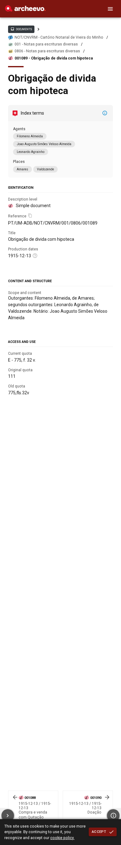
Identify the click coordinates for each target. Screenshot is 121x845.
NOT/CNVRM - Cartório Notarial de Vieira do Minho (59, 37)
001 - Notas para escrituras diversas (46, 44)
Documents (21, 29)
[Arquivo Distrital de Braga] (25, 9)
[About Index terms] (105, 113)
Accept (99, 831)
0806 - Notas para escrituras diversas (47, 51)
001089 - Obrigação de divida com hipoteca (54, 58)
